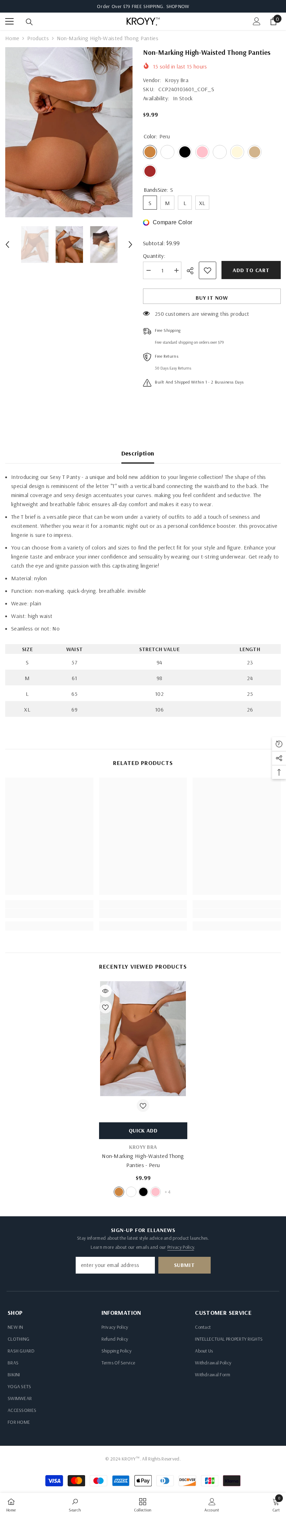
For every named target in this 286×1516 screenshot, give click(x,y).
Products (38, 38)
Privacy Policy (180, 1247)
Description (138, 453)
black (143, 1192)
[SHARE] (193, 270)
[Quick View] (105, 991)
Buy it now (212, 297)
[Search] (29, 22)
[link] (49, 913)
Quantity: (154, 255)
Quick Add (143, 1130)
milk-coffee (131, 1192)
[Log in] (257, 21)
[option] (69, 132)
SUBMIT (184, 1264)
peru (119, 1192)
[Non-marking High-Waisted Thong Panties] (143, 1038)
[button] (7, 244)
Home (12, 38)
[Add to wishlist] (207, 270)
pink (155, 1192)
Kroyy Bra (176, 79)
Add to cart (251, 270)
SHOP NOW (177, 6)
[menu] (9, 21)
